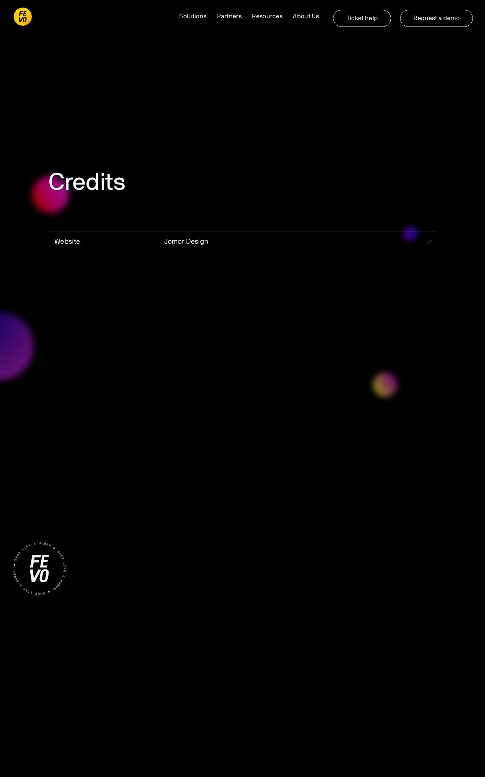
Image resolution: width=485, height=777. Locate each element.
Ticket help (362, 18)
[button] (193, 16)
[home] (23, 17)
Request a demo (436, 18)
